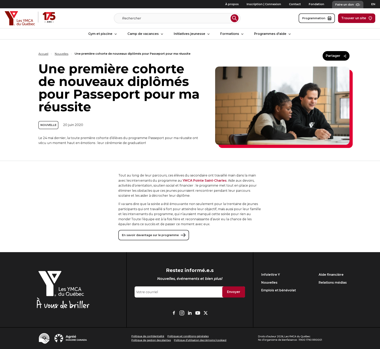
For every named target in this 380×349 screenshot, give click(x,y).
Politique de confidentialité (147, 336)
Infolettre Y (270, 275)
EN (373, 4)
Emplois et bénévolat (278, 290)
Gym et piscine (100, 34)
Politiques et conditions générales (188, 336)
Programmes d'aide (270, 34)
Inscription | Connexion (264, 4)
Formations (230, 34)
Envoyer (233, 292)
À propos (232, 4)
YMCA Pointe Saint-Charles (205, 180)
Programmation (313, 18)
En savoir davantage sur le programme (150, 235)
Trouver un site (353, 18)
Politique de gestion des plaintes (151, 340)
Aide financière (331, 275)
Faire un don (344, 4)
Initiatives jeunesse (190, 34)
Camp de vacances (143, 34)
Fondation (316, 4)
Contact (295, 4)
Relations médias (333, 282)
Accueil (43, 53)
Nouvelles (61, 53)
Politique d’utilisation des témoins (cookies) (200, 340)
